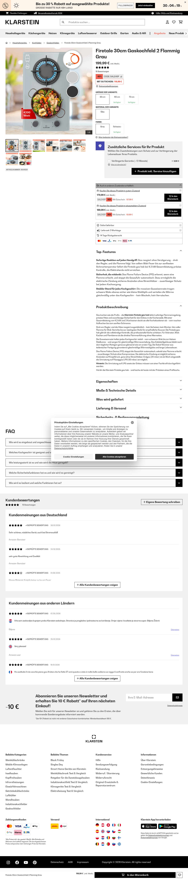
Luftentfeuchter (14, 769)
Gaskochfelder (53, 43)
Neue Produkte (177, 33)
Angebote (160, 33)
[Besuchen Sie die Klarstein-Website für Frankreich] (113, 825)
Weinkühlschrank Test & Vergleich (68, 773)
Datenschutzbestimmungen (158, 835)
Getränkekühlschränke (17, 791)
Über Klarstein (148, 760)
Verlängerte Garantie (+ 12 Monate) (130, 161)
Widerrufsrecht (104, 777)
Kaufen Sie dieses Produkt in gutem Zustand (120, 191)
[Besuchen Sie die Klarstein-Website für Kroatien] (102, 837)
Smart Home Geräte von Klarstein (68, 769)
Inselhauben (12, 773)
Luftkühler (11, 795)
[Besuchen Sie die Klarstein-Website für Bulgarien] (113, 837)
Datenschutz (57, 862)
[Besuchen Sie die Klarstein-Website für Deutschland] (97, 825)
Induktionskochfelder (16, 804)
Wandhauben (12, 799)
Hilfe (98, 760)
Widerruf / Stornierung (107, 773)
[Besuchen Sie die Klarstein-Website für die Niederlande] (102, 844)
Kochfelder (37, 43)
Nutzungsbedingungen (149, 838)
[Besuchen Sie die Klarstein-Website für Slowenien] (113, 844)
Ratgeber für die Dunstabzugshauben (70, 777)
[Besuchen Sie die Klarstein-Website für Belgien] (97, 844)
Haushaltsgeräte (20, 43)
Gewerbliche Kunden (151, 773)
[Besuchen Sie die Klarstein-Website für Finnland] (119, 837)
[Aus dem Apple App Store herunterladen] (149, 826)
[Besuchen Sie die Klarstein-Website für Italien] (119, 825)
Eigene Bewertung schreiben (163, 502)
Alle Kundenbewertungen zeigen (98, 584)
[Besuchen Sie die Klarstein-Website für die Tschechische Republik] (113, 831)
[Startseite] (9, 43)
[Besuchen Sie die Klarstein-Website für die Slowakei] (108, 831)
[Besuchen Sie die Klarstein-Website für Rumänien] (108, 837)
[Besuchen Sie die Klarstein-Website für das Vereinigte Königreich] (102, 831)
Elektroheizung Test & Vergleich (67, 791)
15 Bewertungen (102, 71)
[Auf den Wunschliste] (179, 875)
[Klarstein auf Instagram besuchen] (8, 862)
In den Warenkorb (138, 874)
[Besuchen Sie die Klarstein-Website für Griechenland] (119, 844)
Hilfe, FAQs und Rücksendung (169, 13)
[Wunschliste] (173, 22)
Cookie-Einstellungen (151, 782)
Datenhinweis (148, 777)
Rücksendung (103, 769)
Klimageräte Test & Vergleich (66, 786)
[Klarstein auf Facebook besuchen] (17, 862)
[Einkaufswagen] (180, 22)
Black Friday (57, 760)
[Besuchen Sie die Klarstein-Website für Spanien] (97, 831)
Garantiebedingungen (152, 764)
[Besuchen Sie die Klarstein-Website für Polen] (97, 837)
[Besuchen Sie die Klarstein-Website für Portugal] (108, 844)
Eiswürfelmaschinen (16, 786)
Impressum (83, 862)
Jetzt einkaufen (145, 5)
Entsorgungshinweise (152, 769)
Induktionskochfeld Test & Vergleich (69, 782)
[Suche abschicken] (63, 22)
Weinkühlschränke (15, 760)
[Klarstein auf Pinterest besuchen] (34, 862)
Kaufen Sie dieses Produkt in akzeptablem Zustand (123, 206)
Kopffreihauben (14, 777)
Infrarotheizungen (15, 782)
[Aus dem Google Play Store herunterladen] (167, 826)
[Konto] (167, 22)
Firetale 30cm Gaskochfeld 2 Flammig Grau (82, 43)
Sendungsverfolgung (106, 764)
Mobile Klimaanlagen (17, 764)
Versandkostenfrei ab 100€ (50, 13)
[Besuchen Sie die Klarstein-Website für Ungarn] (119, 831)
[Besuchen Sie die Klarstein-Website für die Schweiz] (108, 825)
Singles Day (57, 764)
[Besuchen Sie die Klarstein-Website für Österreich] (102, 825)
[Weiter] (186, 33)
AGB (70, 862)
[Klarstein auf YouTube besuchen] (26, 862)
